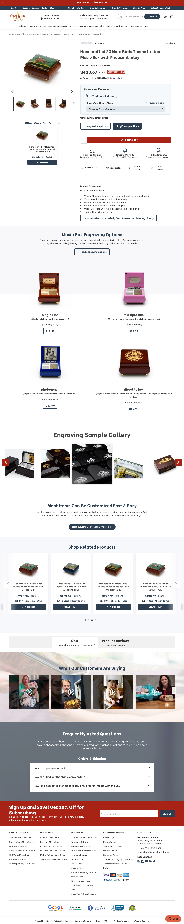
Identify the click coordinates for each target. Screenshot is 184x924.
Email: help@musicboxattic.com (154, 851)
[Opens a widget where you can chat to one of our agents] (173, 919)
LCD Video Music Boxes (20, 854)
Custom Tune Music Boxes (21, 841)
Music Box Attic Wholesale (83, 893)
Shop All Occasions (49, 837)
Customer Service (31, 7)
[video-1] (29, 692)
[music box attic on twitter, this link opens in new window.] (154, 861)
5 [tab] (98, 620)
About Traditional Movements (85, 850)
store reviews (160, 168)
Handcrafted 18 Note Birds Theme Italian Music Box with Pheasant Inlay (42, 149)
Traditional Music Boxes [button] (28, 26)
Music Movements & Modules (91, 26)
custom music (118, 512)
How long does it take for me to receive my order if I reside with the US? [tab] (76, 785)
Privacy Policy (110, 850)
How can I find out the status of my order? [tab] (59, 777)
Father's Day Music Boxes (52, 850)
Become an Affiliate (80, 846)
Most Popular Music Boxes (95, 18)
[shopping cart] (171, 17)
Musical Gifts (77, 867)
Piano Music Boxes (18, 846)
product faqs (116, 167)
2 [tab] (89, 620)
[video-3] (113, 692)
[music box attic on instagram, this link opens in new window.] (142, 861)
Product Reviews (121, 920)
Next (73, 103)
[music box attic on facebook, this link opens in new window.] (138, 861)
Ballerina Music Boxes (117, 26)
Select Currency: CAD (160, 7)
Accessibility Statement (115, 863)
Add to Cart (131, 139)
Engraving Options (83, 920)
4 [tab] (95, 620)
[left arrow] (12, 91)
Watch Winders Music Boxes (22, 850)
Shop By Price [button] (139, 7)
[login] (165, 16)
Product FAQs (102, 920)
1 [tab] (85, 620)
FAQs (44, 7)
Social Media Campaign (82, 885)
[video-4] (155, 692)
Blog (52, 7)
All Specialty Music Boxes (21, 837)
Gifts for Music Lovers (81, 880)
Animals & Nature (17, 859)
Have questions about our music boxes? (75, 642)
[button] (162, 8)
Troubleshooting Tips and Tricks (118, 859)
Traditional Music (103, 96)
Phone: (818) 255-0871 (149, 848)
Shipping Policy (110, 854)
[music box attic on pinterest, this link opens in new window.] (150, 861)
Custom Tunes (52, 15)
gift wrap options (129, 126)
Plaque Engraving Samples (84, 872)
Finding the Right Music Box (84, 837)
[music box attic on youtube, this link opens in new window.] (146, 861)
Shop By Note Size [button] (76, 7)
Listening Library (79, 854)
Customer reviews (116, 642)
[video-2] (71, 692)
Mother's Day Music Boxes (52, 854)
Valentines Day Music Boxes (53, 859)
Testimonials (77, 876)
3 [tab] (92, 620)
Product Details (42, 920)
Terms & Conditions (112, 846)
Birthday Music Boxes (50, 841)
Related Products (61, 920)
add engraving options (94, 251)
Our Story (15, 7)
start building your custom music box (92, 526)
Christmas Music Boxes (51, 846)
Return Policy (109, 841)
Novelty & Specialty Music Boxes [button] (58, 26)
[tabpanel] (113, 583)
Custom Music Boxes (139, 26)
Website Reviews (141, 920)
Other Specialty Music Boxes (23, 863)
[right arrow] (72, 91)
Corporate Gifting (51, 18)
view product (42, 162)
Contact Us (108, 837)
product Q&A (138, 168)
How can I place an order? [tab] (49, 768)
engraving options (97, 126)
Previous (11, 103)
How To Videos (78, 863)
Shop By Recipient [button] (98, 7)
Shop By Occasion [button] (120, 7)
